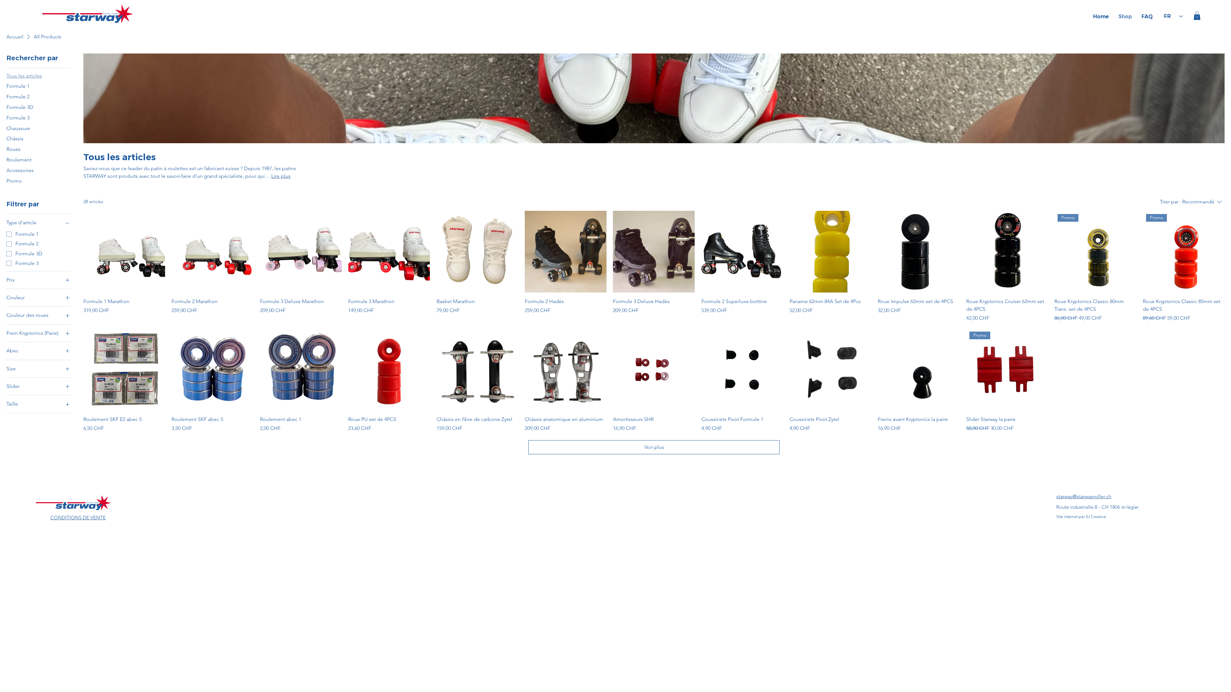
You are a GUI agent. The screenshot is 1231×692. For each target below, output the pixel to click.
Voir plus (654, 447)
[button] (1197, 16)
